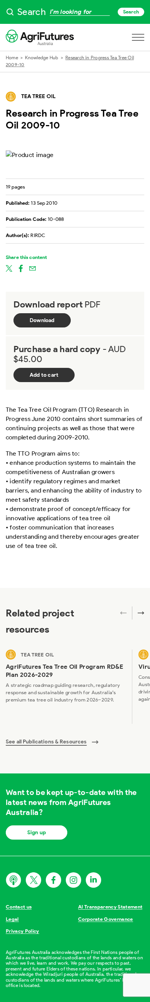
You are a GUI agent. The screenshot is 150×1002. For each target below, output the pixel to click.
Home (12, 57)
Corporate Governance (105, 919)
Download (42, 320)
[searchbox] (75, 12)
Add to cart (44, 375)
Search (131, 12)
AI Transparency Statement (110, 907)
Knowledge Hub (41, 57)
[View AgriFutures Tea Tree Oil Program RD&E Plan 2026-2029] (66, 687)
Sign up (36, 832)
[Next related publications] (138, 613)
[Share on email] (32, 267)
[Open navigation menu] (138, 37)
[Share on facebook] (21, 267)
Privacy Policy (22, 931)
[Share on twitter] (9, 267)
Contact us (19, 907)
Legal (12, 919)
